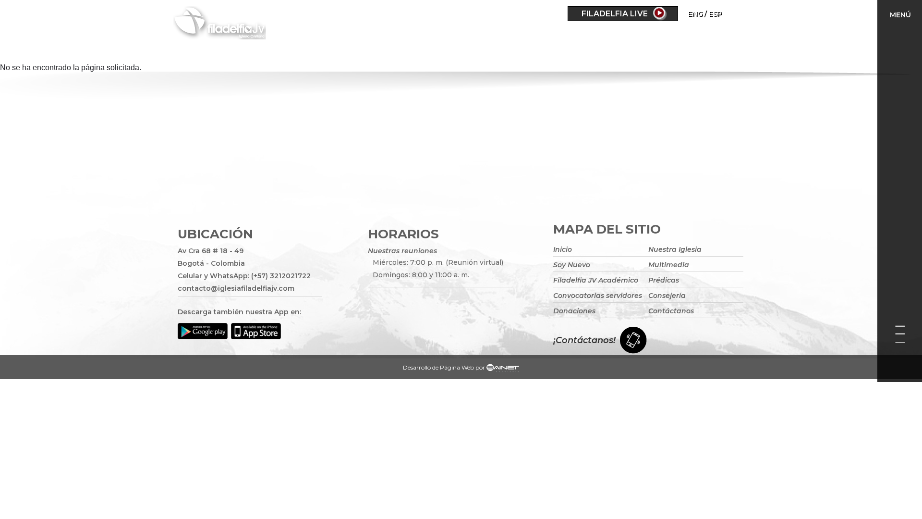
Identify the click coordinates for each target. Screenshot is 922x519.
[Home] (259, 24)
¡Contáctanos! (584, 340)
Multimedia (668, 264)
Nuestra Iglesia (675, 249)
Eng (695, 13)
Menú (900, 15)
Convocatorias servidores (597, 295)
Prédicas (663, 280)
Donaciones (574, 311)
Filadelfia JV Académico (595, 280)
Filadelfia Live (615, 13)
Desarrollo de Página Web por (444, 367)
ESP (715, 13)
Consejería (667, 295)
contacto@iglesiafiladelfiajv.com (236, 288)
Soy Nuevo (571, 264)
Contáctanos (671, 311)
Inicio (562, 249)
